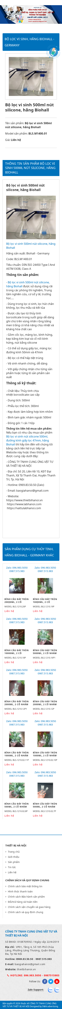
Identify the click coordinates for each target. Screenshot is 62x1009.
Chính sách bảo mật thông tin (25, 886)
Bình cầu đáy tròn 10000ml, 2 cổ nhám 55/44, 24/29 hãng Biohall (45, 603)
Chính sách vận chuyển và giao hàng (29, 907)
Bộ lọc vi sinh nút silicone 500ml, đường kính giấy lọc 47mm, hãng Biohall (27, 440)
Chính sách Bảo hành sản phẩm (26, 896)
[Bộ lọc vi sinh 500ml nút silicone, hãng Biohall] (31, 238)
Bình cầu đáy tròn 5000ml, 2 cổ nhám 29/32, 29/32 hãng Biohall (45, 654)
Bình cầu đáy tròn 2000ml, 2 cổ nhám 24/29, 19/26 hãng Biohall (45, 706)
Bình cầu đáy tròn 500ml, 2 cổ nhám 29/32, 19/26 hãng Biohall (16, 808)
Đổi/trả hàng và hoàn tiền (23, 901)
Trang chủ (14, 851)
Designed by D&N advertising (44, 1006)
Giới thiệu (13, 856)
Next (46, 15)
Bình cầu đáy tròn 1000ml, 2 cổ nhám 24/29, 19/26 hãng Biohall (45, 757)
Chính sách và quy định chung (25, 912)
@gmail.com (37, 964)
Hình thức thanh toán (20, 891)
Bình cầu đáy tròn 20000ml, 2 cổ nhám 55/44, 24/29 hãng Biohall (16, 603)
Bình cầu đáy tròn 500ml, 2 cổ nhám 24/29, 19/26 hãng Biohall (45, 808)
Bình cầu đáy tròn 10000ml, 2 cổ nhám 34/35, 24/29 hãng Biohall (16, 654)
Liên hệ (12, 872)
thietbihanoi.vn (26, 969)
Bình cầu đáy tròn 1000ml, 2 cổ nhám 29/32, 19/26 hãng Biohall (16, 757)
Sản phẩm (14, 862)
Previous (15, 15)
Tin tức (12, 867)
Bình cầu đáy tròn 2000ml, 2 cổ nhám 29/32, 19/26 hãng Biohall (16, 706)
